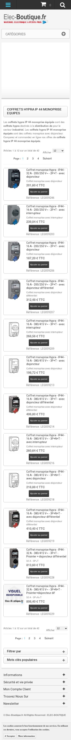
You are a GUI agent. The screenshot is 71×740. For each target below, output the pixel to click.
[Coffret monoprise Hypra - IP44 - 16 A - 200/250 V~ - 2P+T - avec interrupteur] (14, 215)
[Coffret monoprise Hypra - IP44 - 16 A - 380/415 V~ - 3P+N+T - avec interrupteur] (14, 443)
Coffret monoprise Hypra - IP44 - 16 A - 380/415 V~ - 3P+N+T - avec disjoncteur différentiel (45, 513)
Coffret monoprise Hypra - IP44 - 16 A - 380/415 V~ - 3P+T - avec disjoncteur (45, 361)
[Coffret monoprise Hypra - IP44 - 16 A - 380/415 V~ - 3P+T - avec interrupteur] (14, 329)
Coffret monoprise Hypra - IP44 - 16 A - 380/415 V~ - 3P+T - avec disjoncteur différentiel (45, 399)
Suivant (47, 158)
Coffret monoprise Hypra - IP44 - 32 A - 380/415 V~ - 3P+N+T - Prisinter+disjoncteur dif (45, 589)
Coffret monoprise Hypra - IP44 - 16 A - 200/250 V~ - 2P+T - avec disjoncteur (45, 246)
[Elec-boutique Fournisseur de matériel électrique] (25, 19)
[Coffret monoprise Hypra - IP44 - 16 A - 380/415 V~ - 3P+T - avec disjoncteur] (14, 365)
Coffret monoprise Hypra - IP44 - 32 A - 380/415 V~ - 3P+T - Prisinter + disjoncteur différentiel (46, 553)
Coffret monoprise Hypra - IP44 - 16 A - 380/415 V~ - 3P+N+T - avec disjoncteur (45, 475)
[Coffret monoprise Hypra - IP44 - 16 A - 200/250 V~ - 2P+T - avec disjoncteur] (14, 251)
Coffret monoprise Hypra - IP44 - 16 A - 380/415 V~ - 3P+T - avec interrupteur (45, 324)
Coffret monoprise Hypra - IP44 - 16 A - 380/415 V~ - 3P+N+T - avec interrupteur (45, 439)
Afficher (47, 152)
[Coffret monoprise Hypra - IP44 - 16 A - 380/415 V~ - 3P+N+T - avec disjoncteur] (14, 480)
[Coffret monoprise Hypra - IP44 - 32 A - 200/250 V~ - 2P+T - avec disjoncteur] (14, 178)
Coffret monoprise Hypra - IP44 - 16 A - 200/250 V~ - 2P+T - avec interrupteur (45, 210)
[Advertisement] (35, 71)
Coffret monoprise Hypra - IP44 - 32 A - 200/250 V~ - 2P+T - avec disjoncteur (45, 173)
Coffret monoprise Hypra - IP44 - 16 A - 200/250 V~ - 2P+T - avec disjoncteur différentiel (45, 284)
